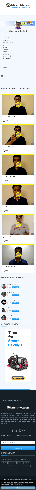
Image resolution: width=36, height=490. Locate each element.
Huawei (18, 466)
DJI (3, 466)
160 (10, 295)
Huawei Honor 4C (7, 207)
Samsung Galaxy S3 (7, 147)
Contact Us (30, 479)
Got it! (18, 487)
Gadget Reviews (7, 459)
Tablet (6, 120)
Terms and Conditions (16, 479)
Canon (4, 462)
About (8, 479)
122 (10, 311)
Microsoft (12, 462)
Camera (6, 180)
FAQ (11, 479)
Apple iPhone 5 (6, 237)
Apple (16, 459)
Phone (6, 150)
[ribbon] (3, 389)
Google (27, 462)
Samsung (23, 459)
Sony (20, 462)
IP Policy (25, 479)
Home (5, 479)
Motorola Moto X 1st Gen (9, 267)
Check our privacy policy (16, 484)
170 (10, 287)
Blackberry (26, 466)
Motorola (9, 466)
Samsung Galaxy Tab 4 (8, 117)
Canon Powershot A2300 (9, 177)
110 (10, 319)
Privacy (22, 479)
